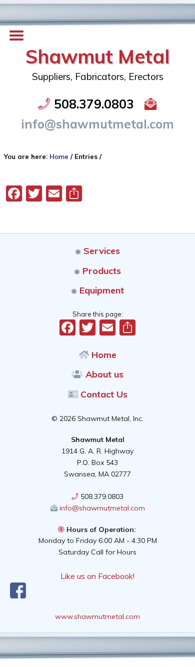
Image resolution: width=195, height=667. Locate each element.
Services (100, 250)
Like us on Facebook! (97, 576)
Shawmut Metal (98, 56)
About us (103, 374)
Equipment (100, 290)
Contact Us (103, 394)
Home (102, 354)
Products (100, 270)
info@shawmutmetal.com (101, 508)
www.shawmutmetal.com (97, 616)
